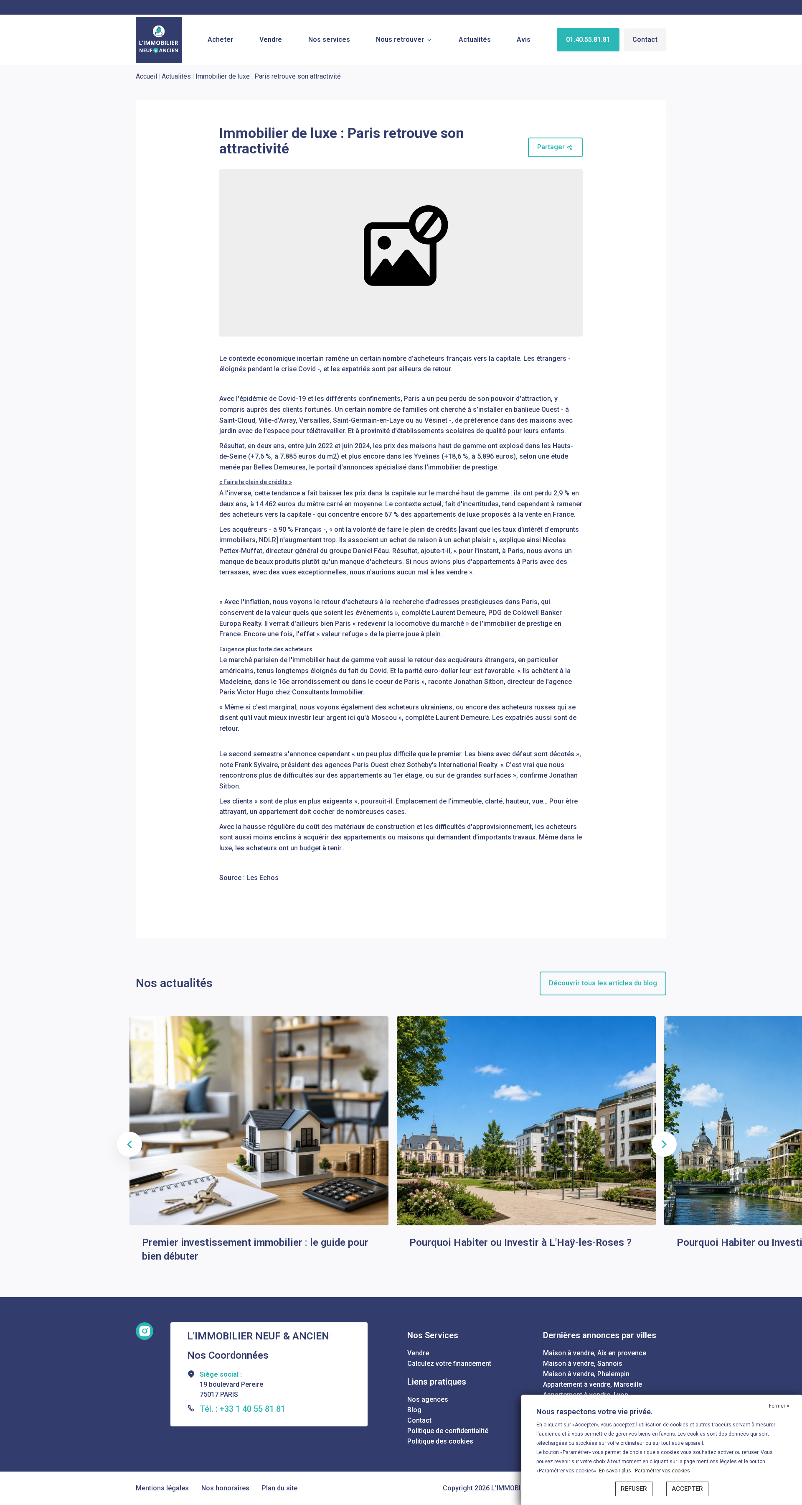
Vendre (270, 39)
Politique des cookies (440, 1441)
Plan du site (279, 1488)
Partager (551, 147)
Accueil (146, 76)
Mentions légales (162, 1488)
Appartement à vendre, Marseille (592, 1384)
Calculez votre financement (449, 1363)
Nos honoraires (225, 1488)
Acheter (220, 39)
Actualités (475, 39)
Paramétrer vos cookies (662, 1471)
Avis (523, 39)
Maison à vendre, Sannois (582, 1363)
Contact (644, 39)
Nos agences (427, 1399)
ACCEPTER (687, 1488)
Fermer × (779, 1406)
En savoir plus (615, 1471)
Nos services (329, 39)
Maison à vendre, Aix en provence (594, 1353)
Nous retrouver (400, 39)
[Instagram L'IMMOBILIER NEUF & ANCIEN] (144, 1331)
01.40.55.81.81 (588, 39)
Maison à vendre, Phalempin (586, 1374)
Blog (414, 1410)
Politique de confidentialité (447, 1431)
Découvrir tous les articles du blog (603, 983)
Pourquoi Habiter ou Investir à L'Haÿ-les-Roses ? (520, 1242)
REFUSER (634, 1488)
